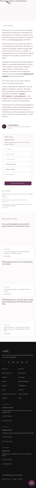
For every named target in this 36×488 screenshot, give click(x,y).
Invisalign (21, 377)
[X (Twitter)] (18, 362)
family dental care (16, 40)
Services (21, 369)
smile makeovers (20, 96)
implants (8, 96)
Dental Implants (7, 373)
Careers (4, 398)
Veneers (4, 377)
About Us (5, 369)
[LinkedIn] (22, 362)
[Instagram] (13, 362)
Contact (21, 389)
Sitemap (20, 479)
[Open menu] (33, 3)
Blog (3, 389)
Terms (15, 479)
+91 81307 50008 (7, 437)
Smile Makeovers (23, 381)
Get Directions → (7, 420)
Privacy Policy (6, 479)
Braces (4, 381)
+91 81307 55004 (7, 416)
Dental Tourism (23, 394)
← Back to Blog (7, 25)
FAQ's (19, 398)
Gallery (4, 385)
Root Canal (22, 373)
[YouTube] (27, 362)
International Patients (9, 394)
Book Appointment (18, 183)
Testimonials (22, 385)
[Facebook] (8, 362)
